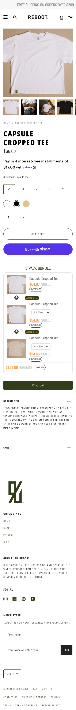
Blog (6, 542)
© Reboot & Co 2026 (16, 689)
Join (66, 650)
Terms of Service (26, 705)
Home (6, 123)
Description (11, 401)
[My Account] (61, 17)
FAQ (35, 689)
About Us (47, 689)
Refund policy (51, 705)
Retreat (8, 535)
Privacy (55, 697)
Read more (11, 428)
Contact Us (10, 697)
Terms (7, 705)
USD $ (10, 673)
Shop (6, 528)
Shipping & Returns (34, 697)
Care (6, 447)
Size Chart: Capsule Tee (15, 177)
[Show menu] (5, 17)
